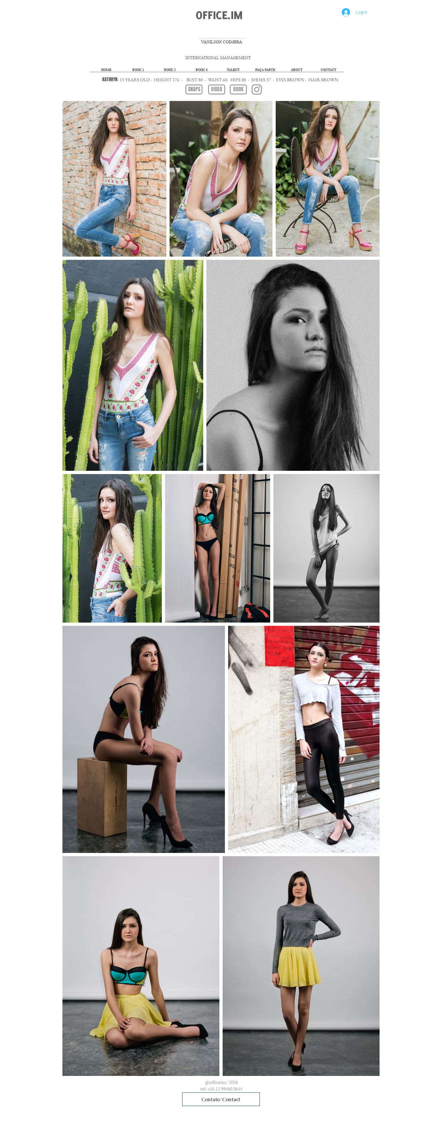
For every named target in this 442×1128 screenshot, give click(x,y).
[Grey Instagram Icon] (257, 89)
